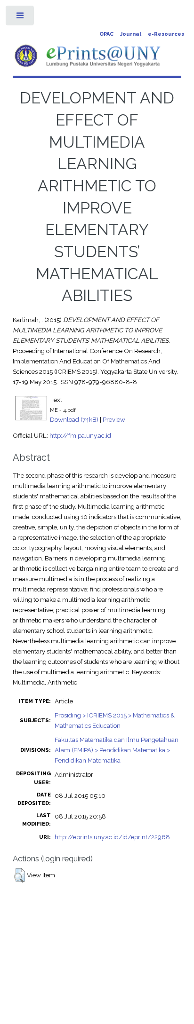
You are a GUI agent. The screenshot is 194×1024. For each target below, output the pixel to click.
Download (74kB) (74, 419)
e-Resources (166, 34)
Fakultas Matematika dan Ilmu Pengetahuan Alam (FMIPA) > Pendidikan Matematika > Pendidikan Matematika (116, 750)
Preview (114, 419)
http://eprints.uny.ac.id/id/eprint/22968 (112, 837)
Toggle (20, 17)
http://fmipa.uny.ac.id (80, 435)
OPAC (106, 34)
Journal (130, 34)
